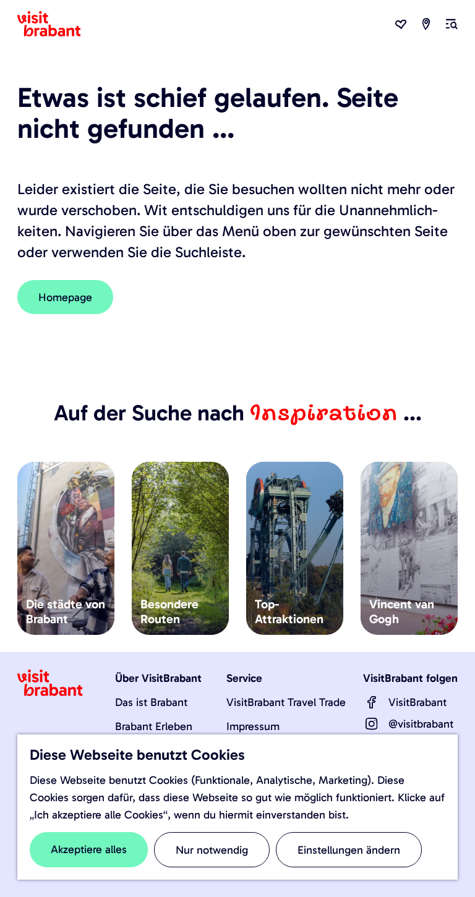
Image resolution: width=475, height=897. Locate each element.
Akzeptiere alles (89, 849)
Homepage (65, 297)
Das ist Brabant (151, 702)
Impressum (253, 726)
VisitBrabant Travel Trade (286, 702)
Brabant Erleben (153, 726)
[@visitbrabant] (371, 724)
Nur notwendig (212, 850)
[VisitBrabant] (371, 702)
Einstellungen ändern (348, 850)
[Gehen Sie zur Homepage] (56, 24)
